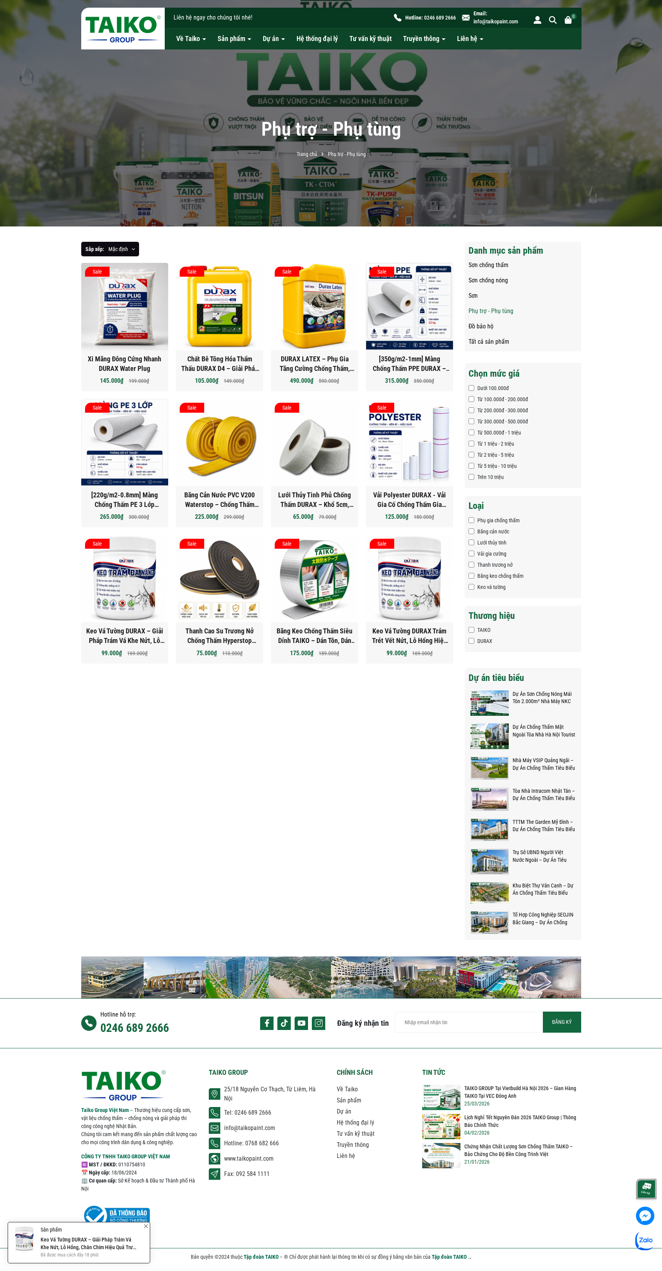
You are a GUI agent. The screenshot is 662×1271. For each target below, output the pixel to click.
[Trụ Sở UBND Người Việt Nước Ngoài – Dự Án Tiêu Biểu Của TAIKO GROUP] (489, 861)
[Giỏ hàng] (568, 19)
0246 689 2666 (440, 18)
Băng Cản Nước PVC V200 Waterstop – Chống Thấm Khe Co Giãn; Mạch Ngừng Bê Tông (220, 500)
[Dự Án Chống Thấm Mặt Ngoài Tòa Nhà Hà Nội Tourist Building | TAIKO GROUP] (489, 736)
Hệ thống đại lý (317, 38)
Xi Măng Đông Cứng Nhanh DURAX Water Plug (124, 363)
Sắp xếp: (94, 249)
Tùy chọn (225, 310)
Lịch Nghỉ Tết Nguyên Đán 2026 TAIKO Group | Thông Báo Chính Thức (520, 1121)
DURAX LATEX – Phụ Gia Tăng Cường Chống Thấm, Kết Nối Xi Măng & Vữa (315, 364)
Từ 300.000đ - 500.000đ (502, 421)
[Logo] (123, 28)
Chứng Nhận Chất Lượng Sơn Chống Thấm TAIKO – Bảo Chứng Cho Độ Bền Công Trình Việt (518, 1150)
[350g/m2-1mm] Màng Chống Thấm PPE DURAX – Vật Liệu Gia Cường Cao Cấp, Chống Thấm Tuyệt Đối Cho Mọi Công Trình (409, 364)
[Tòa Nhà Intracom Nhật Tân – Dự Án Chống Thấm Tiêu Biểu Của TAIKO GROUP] (489, 798)
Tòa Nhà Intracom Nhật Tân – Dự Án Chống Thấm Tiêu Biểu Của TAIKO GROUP (544, 795)
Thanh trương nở (495, 565)
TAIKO (483, 630)
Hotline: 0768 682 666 (251, 1143)
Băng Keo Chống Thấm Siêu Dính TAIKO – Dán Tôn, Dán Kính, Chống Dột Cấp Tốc (314, 636)
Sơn (473, 295)
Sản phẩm (232, 38)
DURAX (484, 641)
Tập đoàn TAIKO (262, 1257)
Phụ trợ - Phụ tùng (491, 311)
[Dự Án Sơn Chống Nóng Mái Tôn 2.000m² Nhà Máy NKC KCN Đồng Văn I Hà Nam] (489, 703)
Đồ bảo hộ (481, 326)
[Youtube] (301, 1023)
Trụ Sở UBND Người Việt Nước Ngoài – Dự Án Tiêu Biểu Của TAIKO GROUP (540, 856)
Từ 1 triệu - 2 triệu (495, 444)
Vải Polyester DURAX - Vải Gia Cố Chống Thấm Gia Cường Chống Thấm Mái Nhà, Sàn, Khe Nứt (409, 500)
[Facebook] (267, 1023)
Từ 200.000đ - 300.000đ (502, 410)
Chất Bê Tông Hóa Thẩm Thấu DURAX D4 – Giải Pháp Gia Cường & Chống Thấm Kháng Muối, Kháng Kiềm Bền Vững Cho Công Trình (219, 364)
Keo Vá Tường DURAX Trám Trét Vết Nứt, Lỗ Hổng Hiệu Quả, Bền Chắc (409, 636)
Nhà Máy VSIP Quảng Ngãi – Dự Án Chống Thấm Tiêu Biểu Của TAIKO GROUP (544, 764)
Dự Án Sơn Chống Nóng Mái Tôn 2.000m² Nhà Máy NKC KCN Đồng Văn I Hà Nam (542, 698)
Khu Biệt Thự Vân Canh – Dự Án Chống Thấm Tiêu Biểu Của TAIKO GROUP (543, 889)
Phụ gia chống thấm (498, 520)
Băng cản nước (493, 531)
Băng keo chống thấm (500, 576)
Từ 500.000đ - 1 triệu (499, 433)
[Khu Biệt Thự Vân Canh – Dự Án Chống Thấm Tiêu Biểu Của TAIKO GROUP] (489, 892)
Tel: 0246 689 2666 (247, 1112)
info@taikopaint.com (496, 21)
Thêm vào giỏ (130, 310)
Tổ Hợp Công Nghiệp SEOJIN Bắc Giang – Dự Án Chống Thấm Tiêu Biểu (543, 919)
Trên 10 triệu (490, 477)
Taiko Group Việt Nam (105, 1110)
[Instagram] (318, 1023)
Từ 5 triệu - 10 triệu (497, 466)
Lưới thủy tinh (491, 543)
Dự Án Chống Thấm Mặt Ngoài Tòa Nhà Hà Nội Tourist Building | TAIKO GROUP (544, 731)
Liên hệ (468, 38)
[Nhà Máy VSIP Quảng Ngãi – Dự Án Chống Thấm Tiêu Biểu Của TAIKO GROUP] (489, 768)
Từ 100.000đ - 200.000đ (502, 399)
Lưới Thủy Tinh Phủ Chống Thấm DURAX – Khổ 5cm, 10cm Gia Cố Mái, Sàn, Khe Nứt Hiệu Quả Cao (314, 500)
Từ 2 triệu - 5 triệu (495, 455)
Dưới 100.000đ (493, 388)
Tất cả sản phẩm (489, 341)
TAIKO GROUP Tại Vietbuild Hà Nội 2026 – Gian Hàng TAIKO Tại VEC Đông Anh (520, 1092)
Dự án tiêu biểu (496, 677)
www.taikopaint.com (249, 1158)
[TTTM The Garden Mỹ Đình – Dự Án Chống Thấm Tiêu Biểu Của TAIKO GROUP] (489, 829)
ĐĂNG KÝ (562, 1022)
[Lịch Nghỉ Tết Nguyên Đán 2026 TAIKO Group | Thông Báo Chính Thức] (441, 1126)
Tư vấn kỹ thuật (370, 38)
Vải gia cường (491, 554)
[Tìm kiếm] (553, 19)
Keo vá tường (491, 587)
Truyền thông (422, 38)
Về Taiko (189, 38)
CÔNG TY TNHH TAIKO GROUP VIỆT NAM (125, 1156)
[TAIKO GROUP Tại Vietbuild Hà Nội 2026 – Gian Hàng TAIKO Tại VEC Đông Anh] (441, 1097)
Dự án (271, 38)
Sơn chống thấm (488, 265)
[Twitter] (284, 1023)
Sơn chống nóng (488, 280)
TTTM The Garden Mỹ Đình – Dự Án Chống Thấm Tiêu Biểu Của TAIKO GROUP (544, 826)
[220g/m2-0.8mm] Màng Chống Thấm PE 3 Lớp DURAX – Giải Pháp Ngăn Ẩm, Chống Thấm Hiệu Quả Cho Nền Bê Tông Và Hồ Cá (124, 500)
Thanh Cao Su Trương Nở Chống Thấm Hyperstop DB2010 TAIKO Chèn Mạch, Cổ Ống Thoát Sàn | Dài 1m (220, 636)
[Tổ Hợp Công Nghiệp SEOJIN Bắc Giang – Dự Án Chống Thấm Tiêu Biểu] (489, 922)
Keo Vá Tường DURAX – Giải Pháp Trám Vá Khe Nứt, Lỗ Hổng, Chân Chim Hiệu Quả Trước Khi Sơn (124, 636)
